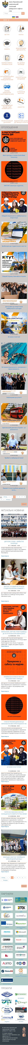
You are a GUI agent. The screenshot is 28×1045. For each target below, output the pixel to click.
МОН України (7, 904)
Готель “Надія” (7, 951)
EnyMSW (7, 998)
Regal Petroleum (7, 959)
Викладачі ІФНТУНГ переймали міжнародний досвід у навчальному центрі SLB (14, 859)
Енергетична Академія (21, 78)
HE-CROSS (21, 1021)
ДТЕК (21, 911)
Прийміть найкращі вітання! (14, 458)
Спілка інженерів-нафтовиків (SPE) (7, 92)
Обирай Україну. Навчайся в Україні (14, 276)
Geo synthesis (7, 919)
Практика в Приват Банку (21, 928)
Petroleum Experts (7, 984)
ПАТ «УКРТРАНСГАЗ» (21, 919)
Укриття (21, 107)
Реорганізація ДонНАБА (7, 121)
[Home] (5, 4)
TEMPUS (7, 927)
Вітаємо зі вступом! (14, 767)
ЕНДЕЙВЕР (21, 959)
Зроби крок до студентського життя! (14, 246)
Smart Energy (21, 951)
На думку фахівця (21, 63)
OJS (21, 967)
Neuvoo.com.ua (7, 936)
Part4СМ (7, 1006)
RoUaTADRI (7, 1014)
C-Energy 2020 (21, 1006)
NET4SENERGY (21, 998)
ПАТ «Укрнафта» (7, 911)
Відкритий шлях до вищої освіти (21, 121)
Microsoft (21, 936)
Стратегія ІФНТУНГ (21, 92)
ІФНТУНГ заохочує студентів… (14, 185)
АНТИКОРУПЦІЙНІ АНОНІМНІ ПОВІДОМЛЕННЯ (7, 78)
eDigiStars (7, 1021)
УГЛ (21, 904)
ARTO (7, 967)
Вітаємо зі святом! (14, 337)
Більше (24, 504)
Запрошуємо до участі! (14, 397)
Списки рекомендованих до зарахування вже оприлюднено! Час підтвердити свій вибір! (14, 723)
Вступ (7, 35)
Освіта (7, 49)
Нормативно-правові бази (7, 63)
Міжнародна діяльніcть (21, 49)
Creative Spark (21, 1014)
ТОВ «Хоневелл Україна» (21, 944)
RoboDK (7, 975)
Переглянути (5, 556)
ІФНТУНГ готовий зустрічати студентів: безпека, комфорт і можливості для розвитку (14, 588)
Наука (21, 35)
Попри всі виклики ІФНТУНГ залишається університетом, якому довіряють (14, 814)
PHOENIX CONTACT (7, 944)
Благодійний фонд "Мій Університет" (7, 106)
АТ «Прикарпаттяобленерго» (21, 975)
